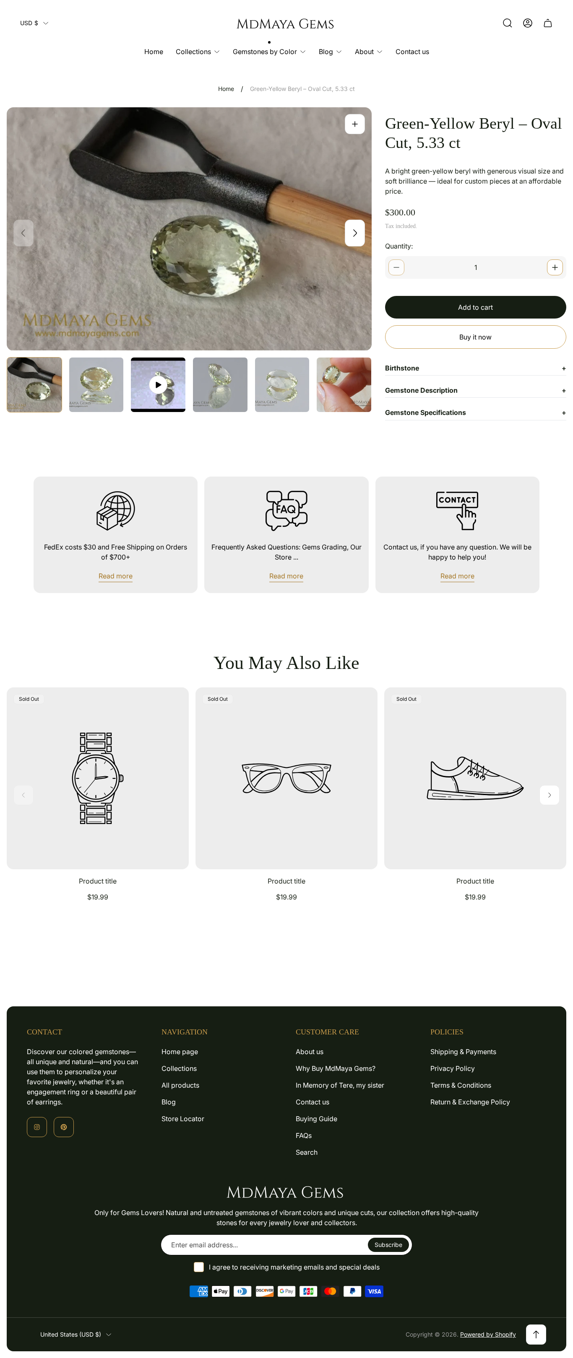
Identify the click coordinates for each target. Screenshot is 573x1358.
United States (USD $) (70, 1334)
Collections (179, 1068)
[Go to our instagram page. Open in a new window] (37, 1127)
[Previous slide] (23, 233)
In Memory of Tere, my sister (340, 1085)
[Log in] (527, 23)
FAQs (304, 1135)
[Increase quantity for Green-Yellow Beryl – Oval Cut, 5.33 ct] (555, 267)
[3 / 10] (158, 384)
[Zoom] (355, 124)
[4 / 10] (220, 384)
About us (309, 1051)
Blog (168, 1102)
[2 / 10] (96, 384)
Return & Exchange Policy (470, 1102)
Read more (116, 576)
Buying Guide (316, 1118)
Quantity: (399, 246)
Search (307, 1152)
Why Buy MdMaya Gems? (335, 1068)
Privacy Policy (452, 1068)
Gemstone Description (475, 390)
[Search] (507, 23)
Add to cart (475, 307)
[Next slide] (355, 233)
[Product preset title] (98, 778)
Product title (98, 881)
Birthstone (475, 368)
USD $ (29, 22)
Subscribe (388, 1244)
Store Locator (182, 1118)
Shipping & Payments (463, 1051)
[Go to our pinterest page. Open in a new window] (64, 1127)
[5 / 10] (282, 384)
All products (180, 1085)
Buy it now (475, 337)
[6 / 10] (344, 384)
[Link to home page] (286, 1191)
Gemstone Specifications (475, 412)
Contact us (312, 1102)
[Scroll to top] (536, 1334)
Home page (179, 1051)
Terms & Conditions (460, 1085)
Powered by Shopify (488, 1334)
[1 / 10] (34, 384)
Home (226, 88)
